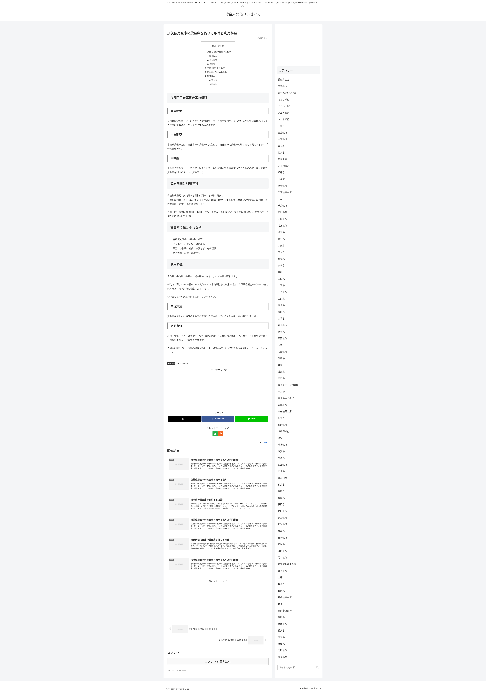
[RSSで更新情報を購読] (220, 433)
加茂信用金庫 (183, 363)
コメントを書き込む (218, 661)
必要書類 (213, 84)
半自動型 (213, 60)
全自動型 (213, 55)
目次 (214, 46)
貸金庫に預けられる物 (217, 72)
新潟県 (172, 363)
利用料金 (211, 76)
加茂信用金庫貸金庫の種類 (219, 51)
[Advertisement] (218, 389)
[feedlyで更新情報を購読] (215, 433)
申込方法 (213, 80)
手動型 (212, 64)
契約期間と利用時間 (216, 68)
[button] (317, 667)
